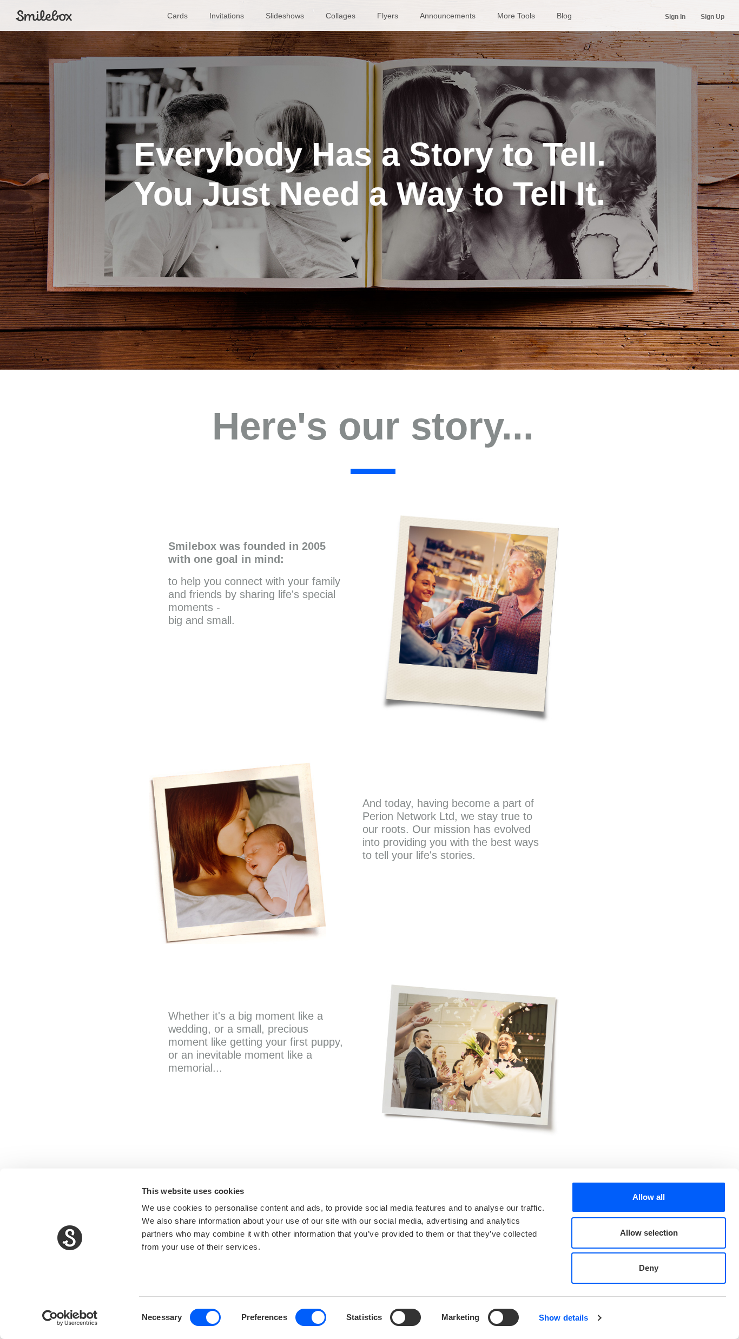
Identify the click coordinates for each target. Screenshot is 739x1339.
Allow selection (649, 1232)
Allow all (648, 1197)
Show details (563, 1317)
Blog (564, 15)
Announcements (448, 15)
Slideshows (285, 15)
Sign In (675, 16)
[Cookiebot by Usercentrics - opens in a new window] (70, 1318)
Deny (648, 1267)
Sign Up (712, 16)
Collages (340, 15)
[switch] (310, 1317)
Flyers (387, 15)
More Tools (516, 15)
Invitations (226, 15)
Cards (177, 15)
